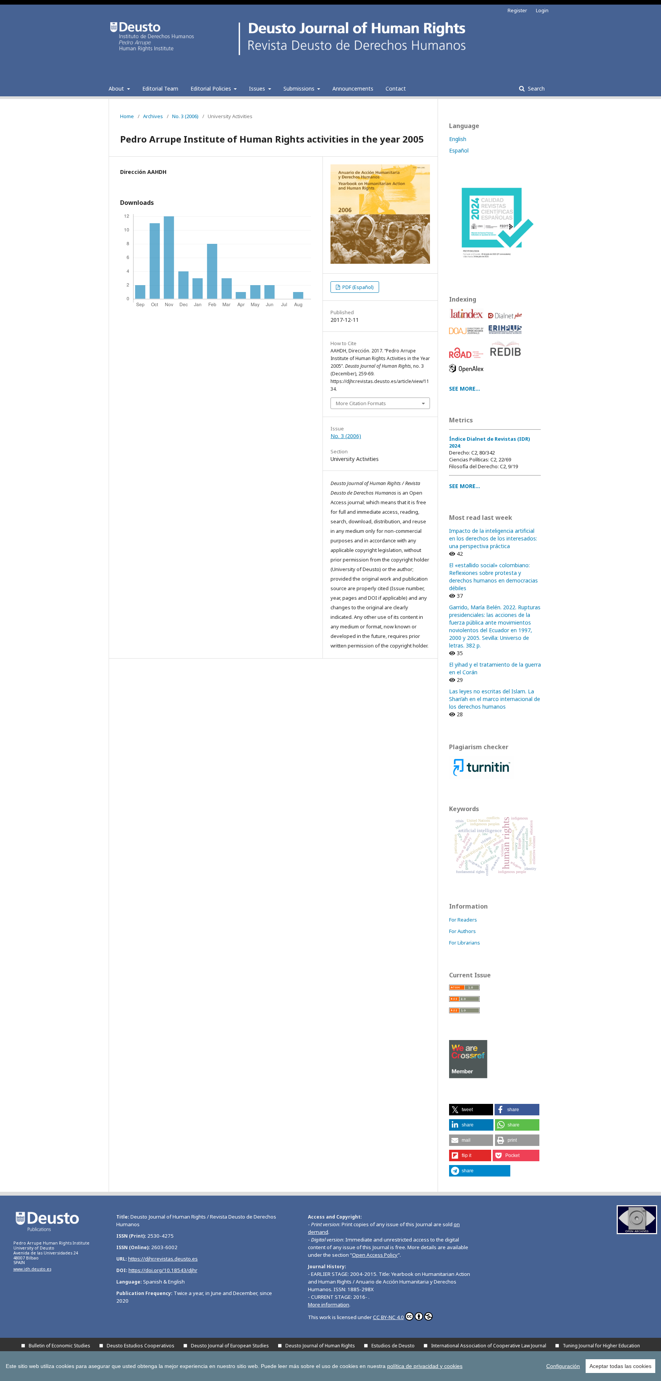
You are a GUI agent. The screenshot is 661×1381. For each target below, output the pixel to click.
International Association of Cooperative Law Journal (488, 1345)
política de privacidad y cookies (424, 1366)
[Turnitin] (481, 777)
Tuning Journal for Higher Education (601, 1345)
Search (535, 88)
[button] (471, 1109)
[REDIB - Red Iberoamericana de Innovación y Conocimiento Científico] (506, 360)
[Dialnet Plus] (506, 321)
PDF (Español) (357, 287)
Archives (153, 116)
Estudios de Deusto (393, 1345)
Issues (258, 88)
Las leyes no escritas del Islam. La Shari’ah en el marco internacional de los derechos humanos (494, 699)
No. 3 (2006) (185, 116)
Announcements (352, 88)
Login (542, 10)
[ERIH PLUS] (506, 336)
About (117, 88)
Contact (396, 88)
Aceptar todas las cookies (620, 1366)
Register (517, 10)
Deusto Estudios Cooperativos (140, 1345)
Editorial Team (160, 88)
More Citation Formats (361, 403)
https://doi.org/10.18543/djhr (163, 1270)
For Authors (462, 931)
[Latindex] (467, 321)
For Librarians (464, 942)
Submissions (299, 88)
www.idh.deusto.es (32, 1269)
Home (127, 116)
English (457, 139)
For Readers (463, 919)
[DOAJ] (467, 336)
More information (328, 1304)
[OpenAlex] (467, 374)
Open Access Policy (375, 1254)
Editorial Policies (211, 88)
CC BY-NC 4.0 (388, 1317)
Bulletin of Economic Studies (59, 1345)
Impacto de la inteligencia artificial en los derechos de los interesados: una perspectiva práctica (493, 538)
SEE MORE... (464, 388)
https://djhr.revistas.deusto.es (163, 1258)
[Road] (467, 360)
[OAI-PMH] (637, 1232)
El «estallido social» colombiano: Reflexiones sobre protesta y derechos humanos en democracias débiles (493, 576)
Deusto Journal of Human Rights (320, 1345)
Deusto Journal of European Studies (230, 1345)
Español (459, 150)
